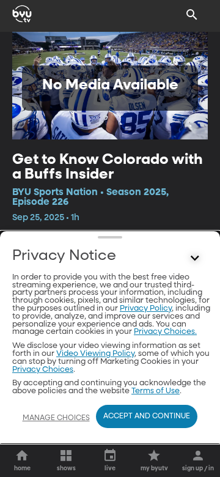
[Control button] (195, 258)
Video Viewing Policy (95, 354)
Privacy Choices (42, 370)
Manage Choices (56, 418)
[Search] (192, 14)
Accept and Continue (146, 416)
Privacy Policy (146, 308)
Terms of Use (155, 391)
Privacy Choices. (165, 332)
